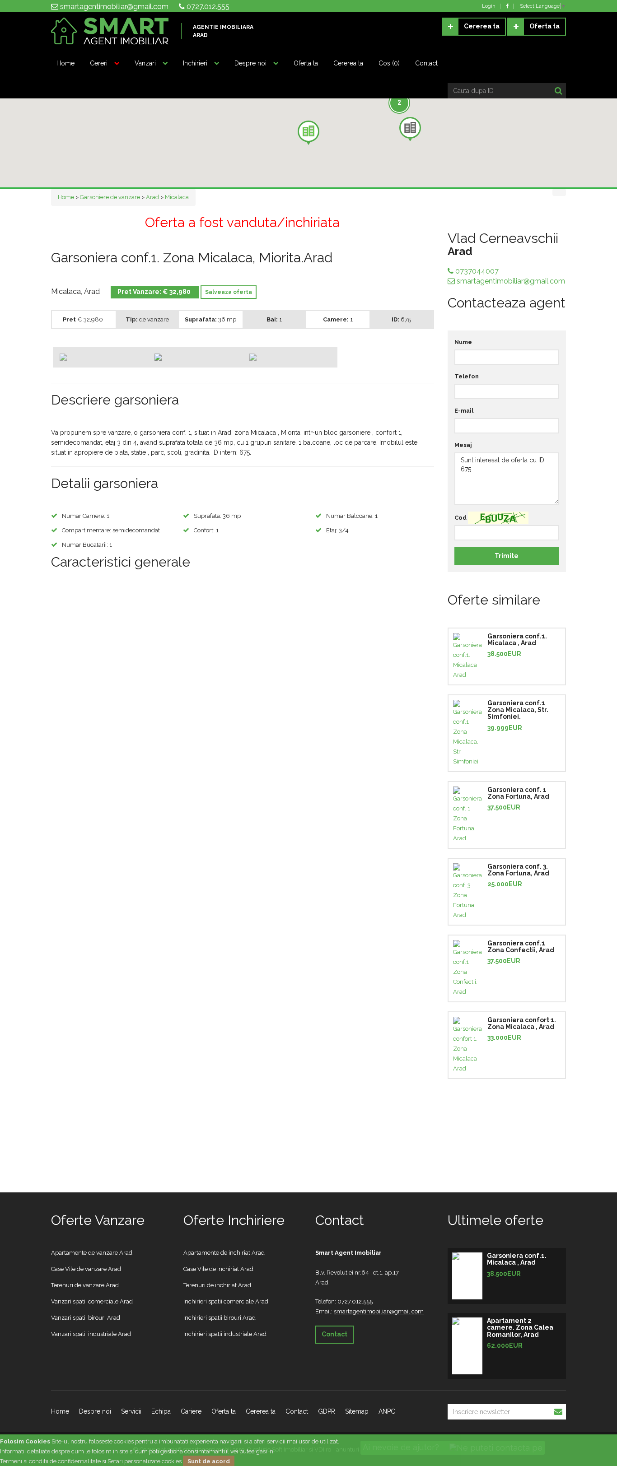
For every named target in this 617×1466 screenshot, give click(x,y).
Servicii (131, 1411)
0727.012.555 (207, 6)
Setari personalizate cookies (145, 1461)
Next (446, 353)
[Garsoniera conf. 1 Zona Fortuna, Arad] (468, 815)
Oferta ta (544, 26)
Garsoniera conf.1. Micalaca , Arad (517, 640)
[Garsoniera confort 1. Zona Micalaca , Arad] (468, 1045)
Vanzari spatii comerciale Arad (92, 1301)
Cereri (99, 63)
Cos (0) (389, 63)
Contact (426, 63)
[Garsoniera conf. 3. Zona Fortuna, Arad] (468, 891)
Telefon (466, 376)
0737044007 (476, 271)
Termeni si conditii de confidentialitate (50, 1461)
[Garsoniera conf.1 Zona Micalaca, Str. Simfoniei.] (468, 733)
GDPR (326, 1411)
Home (65, 63)
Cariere (191, 1411)
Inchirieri (195, 63)
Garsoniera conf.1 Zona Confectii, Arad (520, 947)
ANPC (387, 1411)
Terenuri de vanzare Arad (85, 1285)
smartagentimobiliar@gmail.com (113, 6)
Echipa (161, 1411)
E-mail (463, 410)
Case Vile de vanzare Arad (86, 1269)
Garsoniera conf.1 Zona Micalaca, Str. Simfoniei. (517, 710)
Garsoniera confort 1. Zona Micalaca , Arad (521, 1023)
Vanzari (145, 63)
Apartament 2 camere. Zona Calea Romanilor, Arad (520, 1327)
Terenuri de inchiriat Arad (217, 1285)
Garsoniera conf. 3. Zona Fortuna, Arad (518, 870)
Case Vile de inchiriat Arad (218, 1269)
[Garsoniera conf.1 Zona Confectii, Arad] (468, 968)
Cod (460, 517)
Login (488, 6)
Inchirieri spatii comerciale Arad (225, 1301)
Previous (39, 353)
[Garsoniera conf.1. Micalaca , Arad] (468, 656)
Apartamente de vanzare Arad (91, 1252)
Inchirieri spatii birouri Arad (219, 1317)
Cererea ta (482, 26)
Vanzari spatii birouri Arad (85, 1317)
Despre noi (250, 63)
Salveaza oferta (228, 292)
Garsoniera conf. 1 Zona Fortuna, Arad (518, 793)
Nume (463, 342)
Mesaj (463, 445)
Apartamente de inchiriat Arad (224, 1252)
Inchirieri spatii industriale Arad (224, 1334)
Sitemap (357, 1411)
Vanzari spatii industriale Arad (91, 1334)
